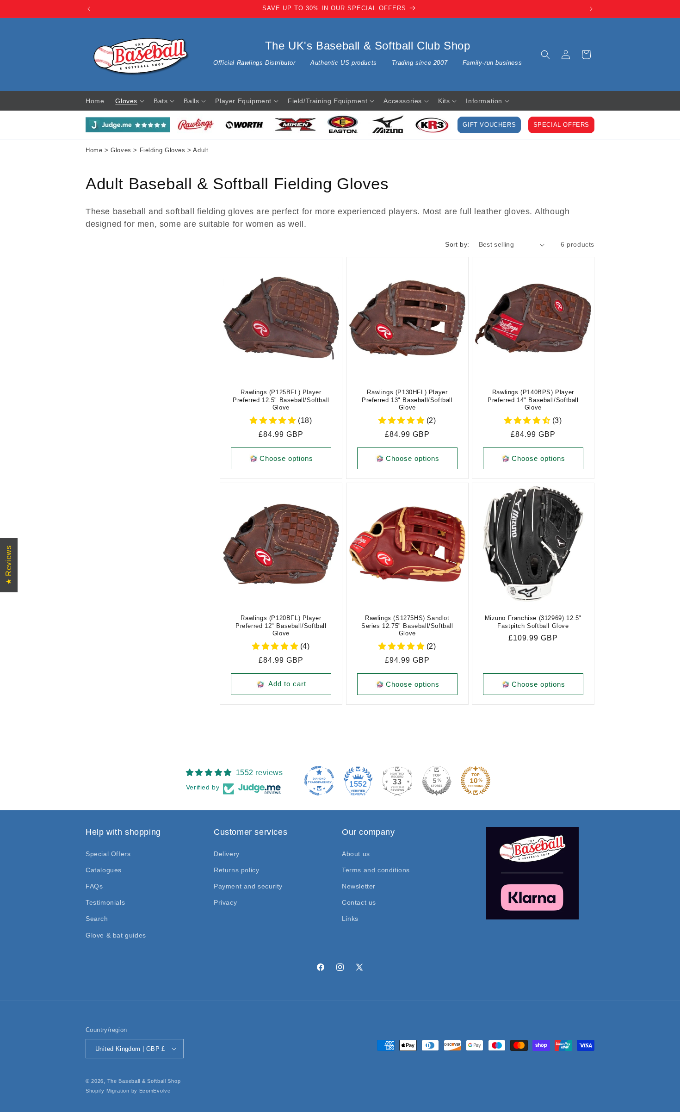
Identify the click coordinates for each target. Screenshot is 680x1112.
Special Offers (561, 125)
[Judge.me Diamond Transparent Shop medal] (319, 780)
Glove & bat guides (116, 935)
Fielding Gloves (162, 150)
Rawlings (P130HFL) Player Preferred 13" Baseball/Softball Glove (407, 400)
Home (94, 150)
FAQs (94, 886)
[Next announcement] (591, 9)
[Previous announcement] (89, 9)
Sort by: (457, 244)
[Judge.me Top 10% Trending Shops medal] (475, 780)
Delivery (227, 853)
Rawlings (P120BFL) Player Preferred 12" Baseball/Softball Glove (281, 626)
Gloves (121, 150)
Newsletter (359, 886)
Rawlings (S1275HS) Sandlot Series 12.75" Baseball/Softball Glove (407, 626)
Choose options (286, 458)
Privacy (225, 902)
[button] (545, 54)
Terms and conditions (376, 870)
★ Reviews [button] (8, 564)
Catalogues (104, 870)
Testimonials (105, 902)
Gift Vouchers (489, 125)
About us (356, 853)
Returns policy (236, 870)
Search (97, 918)
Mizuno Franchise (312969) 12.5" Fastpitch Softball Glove (533, 622)
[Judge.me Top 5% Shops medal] (436, 780)
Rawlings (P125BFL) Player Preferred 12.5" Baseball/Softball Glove (281, 400)
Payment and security (248, 886)
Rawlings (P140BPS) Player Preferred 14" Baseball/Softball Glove (533, 400)
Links (350, 918)
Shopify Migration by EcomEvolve (128, 1090)
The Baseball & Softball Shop (144, 1081)
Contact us (359, 902)
